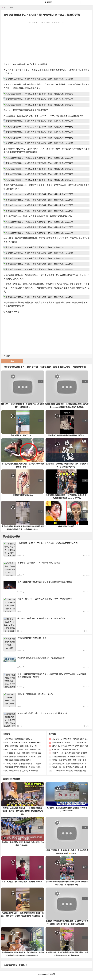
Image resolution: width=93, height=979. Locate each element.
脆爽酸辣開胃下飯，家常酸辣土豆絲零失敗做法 (23, 767)
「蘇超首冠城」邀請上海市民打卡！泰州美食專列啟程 (25, 753)
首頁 (5, 7)
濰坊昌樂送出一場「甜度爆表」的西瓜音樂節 (22, 771)
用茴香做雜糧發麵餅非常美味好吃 (18, 760)
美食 (11, 7)
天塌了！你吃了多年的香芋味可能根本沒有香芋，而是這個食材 (44, 599)
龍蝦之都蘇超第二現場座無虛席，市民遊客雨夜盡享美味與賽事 (44, 582)
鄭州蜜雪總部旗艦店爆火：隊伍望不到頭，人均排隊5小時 (42, 713)
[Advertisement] (46, 43)
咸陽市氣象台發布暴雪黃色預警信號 (18, 739)
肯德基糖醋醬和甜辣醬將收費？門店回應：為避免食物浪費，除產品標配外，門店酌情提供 (39, 757)
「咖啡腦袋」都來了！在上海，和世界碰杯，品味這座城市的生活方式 (47, 543)
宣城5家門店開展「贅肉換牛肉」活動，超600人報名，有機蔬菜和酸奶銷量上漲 (35, 746)
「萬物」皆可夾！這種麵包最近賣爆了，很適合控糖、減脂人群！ (29, 764)
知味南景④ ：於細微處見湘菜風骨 (65, 750)
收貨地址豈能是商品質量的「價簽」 (32, 638)
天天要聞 (48, 2)
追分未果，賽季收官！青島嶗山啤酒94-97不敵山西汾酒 (41, 618)
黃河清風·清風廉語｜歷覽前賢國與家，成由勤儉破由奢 (41, 658)
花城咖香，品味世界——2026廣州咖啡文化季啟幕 (39, 563)
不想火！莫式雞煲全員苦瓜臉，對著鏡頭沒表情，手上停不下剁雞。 (30, 743)
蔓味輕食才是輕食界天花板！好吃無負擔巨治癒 (70, 746)
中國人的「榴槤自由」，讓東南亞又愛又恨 (35, 694)
